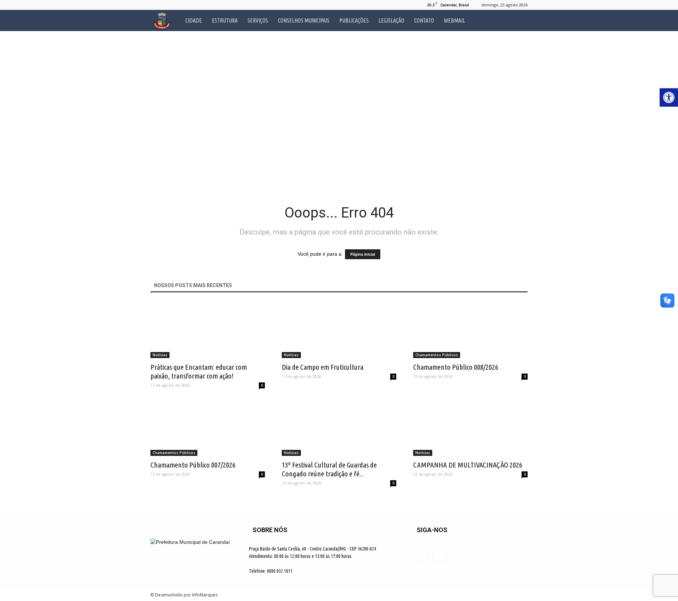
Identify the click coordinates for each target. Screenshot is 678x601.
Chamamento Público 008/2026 (455, 367)
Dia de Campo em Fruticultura (322, 367)
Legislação (391, 20)
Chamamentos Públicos (436, 354)
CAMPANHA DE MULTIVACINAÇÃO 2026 (467, 464)
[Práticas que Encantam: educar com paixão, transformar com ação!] (207, 330)
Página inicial (362, 254)
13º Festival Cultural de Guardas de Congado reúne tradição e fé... (329, 469)
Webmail (454, 20)
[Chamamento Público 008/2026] (470, 330)
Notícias (160, 354)
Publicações (354, 20)
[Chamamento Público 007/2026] (207, 427)
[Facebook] (155, 5)
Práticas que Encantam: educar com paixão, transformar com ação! (198, 371)
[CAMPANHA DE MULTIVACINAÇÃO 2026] (470, 427)
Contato (424, 20)
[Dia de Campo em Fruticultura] (339, 330)
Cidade (193, 20)
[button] (519, 20)
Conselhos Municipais (303, 20)
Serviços (258, 20)
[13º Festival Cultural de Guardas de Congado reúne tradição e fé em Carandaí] (339, 427)
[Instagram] (167, 5)
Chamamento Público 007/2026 (193, 464)
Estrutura (225, 20)
